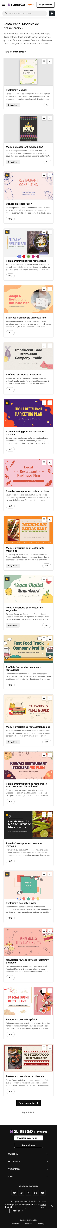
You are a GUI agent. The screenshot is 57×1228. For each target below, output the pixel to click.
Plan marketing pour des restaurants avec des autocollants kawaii (26, 785)
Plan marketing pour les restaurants (26, 260)
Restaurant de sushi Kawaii (21, 903)
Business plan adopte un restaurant (26, 317)
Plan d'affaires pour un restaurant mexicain (24, 844)
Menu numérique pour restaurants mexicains (25, 549)
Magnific (15, 1223)
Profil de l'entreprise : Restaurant (24, 374)
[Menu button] (3, 4)
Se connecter (45, 4)
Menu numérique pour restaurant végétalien (24, 609)
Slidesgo (41, 1223)
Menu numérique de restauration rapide (28, 727)
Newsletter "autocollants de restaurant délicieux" (27, 961)
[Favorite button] (44, 61)
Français (16, 1210)
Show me (43, 1205)
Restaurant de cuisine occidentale (25, 1076)
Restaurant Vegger (16, 90)
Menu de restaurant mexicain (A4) (25, 147)
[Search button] (5, 13)
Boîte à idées (28, 1145)
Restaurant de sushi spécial (21, 1019)
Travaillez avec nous (27, 1138)
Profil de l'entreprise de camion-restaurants (23, 668)
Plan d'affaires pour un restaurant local (27, 491)
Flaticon (28, 1223)
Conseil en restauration (19, 203)
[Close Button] (52, 1205)
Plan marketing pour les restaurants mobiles (26, 433)
